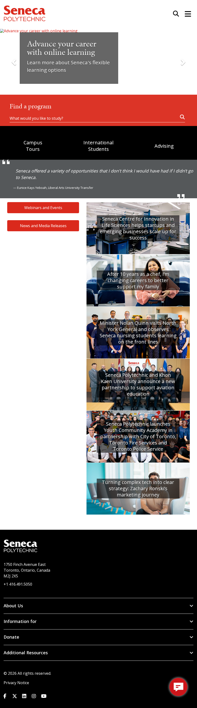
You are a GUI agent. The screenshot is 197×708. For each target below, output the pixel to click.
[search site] (174, 14)
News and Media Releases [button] (43, 225)
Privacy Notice (16, 682)
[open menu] (186, 13)
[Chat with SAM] (178, 687)
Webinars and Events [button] (43, 207)
